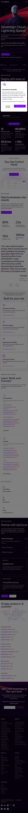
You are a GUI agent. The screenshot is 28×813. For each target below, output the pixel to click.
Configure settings (7, 107)
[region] (14, 96)
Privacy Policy (22, 101)
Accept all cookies (20, 106)
